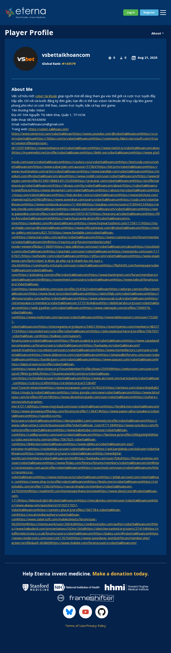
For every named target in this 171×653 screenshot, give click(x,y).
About (156, 33)
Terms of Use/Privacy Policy (85, 626)
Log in (131, 12)
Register (149, 12)
